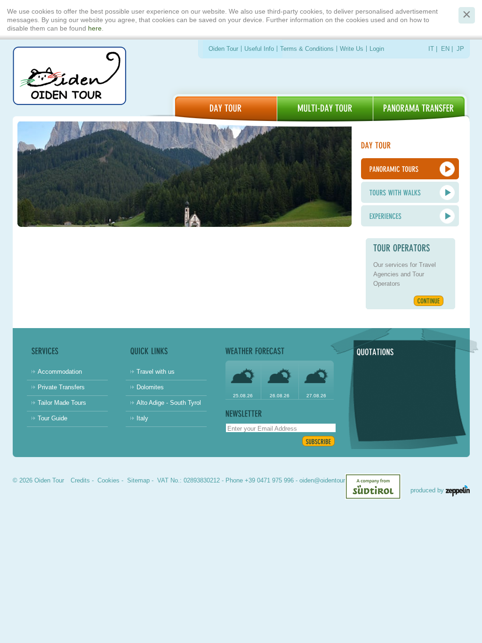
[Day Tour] (226, 108)
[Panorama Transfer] (419, 108)
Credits (80, 480)
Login (377, 49)
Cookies (108, 480)
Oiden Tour (223, 49)
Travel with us (156, 371)
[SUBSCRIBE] (318, 441)
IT (431, 48)
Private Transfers (61, 387)
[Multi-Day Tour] (325, 108)
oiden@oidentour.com (328, 480)
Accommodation (60, 371)
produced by (428, 490)
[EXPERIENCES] (410, 215)
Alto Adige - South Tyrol (169, 402)
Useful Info (259, 49)
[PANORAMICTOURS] (410, 168)
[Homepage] (69, 77)
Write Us (351, 49)
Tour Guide (52, 418)
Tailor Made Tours (62, 402)
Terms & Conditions (307, 49)
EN (445, 48)
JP (460, 48)
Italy (142, 418)
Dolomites (150, 387)
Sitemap (138, 480)
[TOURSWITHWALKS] (410, 192)
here (95, 28)
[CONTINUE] (428, 301)
